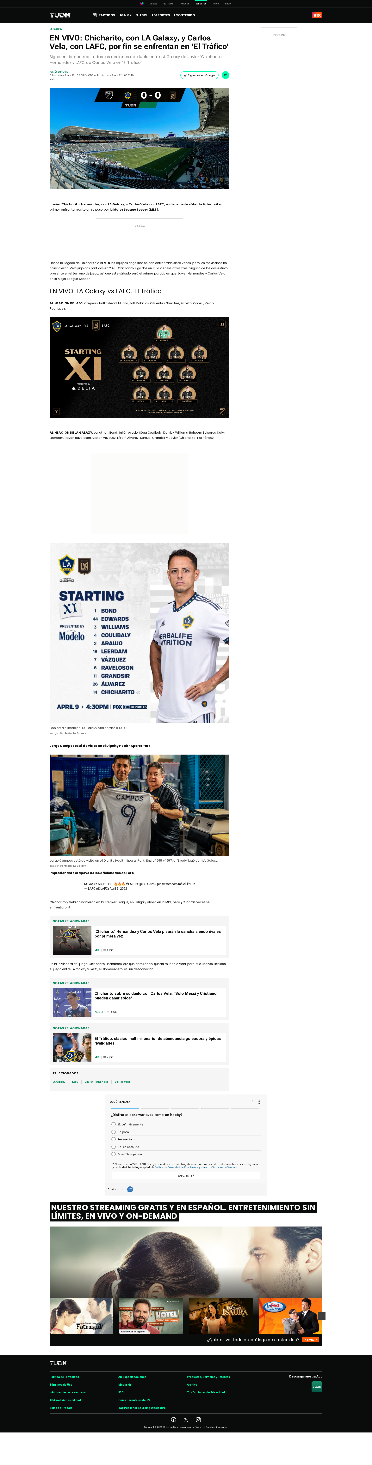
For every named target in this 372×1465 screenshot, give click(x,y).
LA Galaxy (56, 29)
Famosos (184, 4)
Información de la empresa (68, 1392)
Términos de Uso (61, 1384)
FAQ (121, 1392)
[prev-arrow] (47, 1315)
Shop (228, 4)
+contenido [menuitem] (184, 15)
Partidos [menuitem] (107, 15)
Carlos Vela (122, 1081)
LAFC (75, 1081)
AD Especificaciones (132, 1376)
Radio (216, 4)
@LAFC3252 (147, 884)
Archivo (192, 1384)
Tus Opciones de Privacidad (206, 1392)
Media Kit (124, 1384)
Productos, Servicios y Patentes (208, 1376)
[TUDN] (60, 15)
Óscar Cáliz (61, 71)
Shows (153, 4)
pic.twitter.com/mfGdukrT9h (176, 884)
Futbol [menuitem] (141, 15)
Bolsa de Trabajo (61, 1407)
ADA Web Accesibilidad (65, 1400)
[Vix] (317, 15)
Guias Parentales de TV (134, 1400)
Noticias (168, 4)
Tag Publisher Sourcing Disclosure (142, 1407)
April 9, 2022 (118, 888)
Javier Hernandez (96, 1081)
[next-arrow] (322, 1316)
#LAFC (131, 884)
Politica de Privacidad (64, 1376)
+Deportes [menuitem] (161, 15)
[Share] (225, 75)
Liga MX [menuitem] (125, 15)
